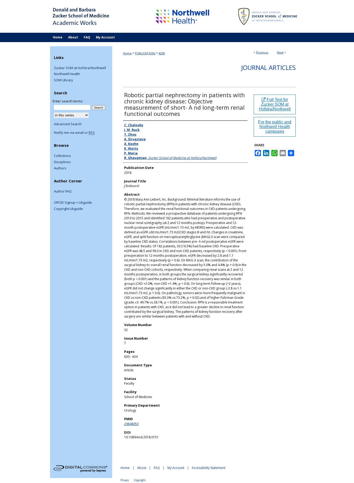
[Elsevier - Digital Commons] (81, 468)
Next (280, 52)
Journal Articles (268, 67)
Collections (62, 156)
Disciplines (62, 162)
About (141, 468)
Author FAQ (63, 191)
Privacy (125, 480)
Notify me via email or (74, 133)
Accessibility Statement (208, 468)
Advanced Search (68, 124)
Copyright (140, 480)
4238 (162, 53)
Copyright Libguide (68, 209)
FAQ (157, 468)
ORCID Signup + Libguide (73, 203)
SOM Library (63, 80)
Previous (262, 52)
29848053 (131, 424)
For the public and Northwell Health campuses (274, 127)
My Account (175, 468)
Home (127, 53)
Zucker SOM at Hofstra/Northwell (80, 68)
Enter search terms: (68, 101)
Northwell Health (67, 74)
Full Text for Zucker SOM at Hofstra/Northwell (275, 104)
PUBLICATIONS (145, 53)
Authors (60, 168)
